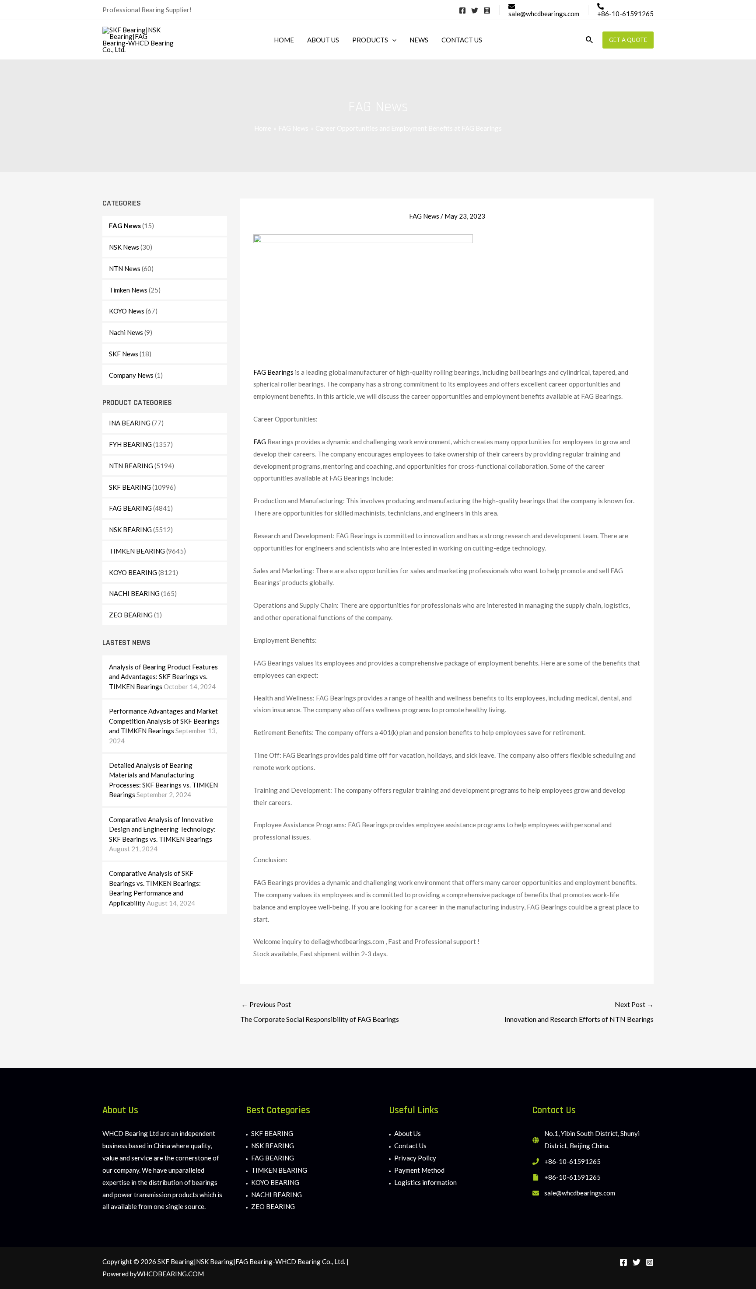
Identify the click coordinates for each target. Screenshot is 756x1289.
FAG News (125, 226)
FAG (259, 442)
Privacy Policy (415, 1158)
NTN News (124, 268)
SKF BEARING (130, 487)
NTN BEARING (131, 466)
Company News (131, 375)
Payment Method (419, 1170)
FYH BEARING (130, 444)
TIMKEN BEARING (137, 551)
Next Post (579, 1011)
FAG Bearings (274, 372)
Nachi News (126, 332)
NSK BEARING (130, 529)
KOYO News (126, 311)
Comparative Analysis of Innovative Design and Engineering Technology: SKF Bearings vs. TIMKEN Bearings (162, 829)
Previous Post (319, 1011)
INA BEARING (129, 423)
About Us (407, 1133)
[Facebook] (462, 10)
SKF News (123, 354)
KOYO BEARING (133, 572)
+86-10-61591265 (572, 1161)
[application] (392, 39)
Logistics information (425, 1182)
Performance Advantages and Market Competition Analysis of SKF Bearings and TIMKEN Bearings (164, 721)
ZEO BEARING (131, 615)
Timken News (128, 290)
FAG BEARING (130, 508)
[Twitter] (474, 10)
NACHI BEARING (134, 593)
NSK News (124, 247)
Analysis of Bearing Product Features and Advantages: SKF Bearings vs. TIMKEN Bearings (163, 676)
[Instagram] (486, 10)
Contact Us (410, 1146)
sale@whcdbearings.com (579, 1193)
